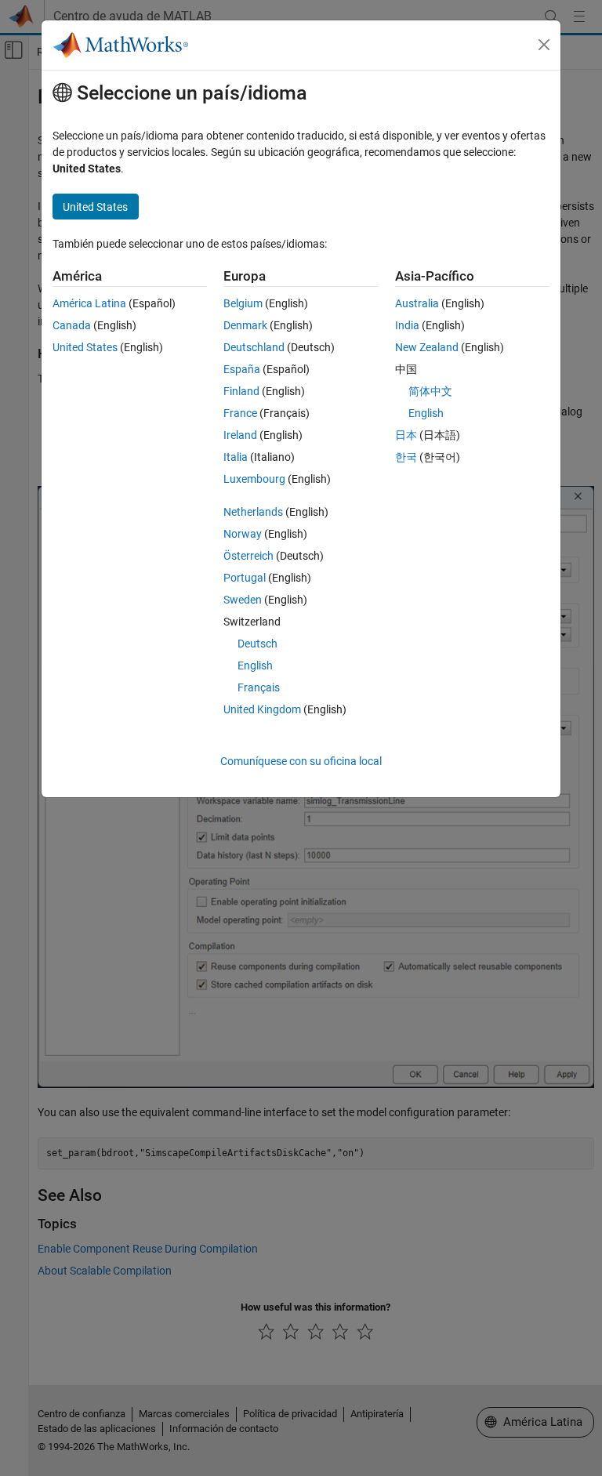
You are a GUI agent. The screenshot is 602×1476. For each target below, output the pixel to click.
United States (85, 347)
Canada (72, 325)
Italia (235, 457)
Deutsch (257, 643)
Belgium (243, 303)
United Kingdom (262, 709)
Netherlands (253, 512)
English (255, 665)
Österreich (248, 555)
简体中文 (430, 391)
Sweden (242, 599)
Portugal (244, 577)
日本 (406, 435)
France (240, 413)
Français (259, 687)
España (241, 369)
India (407, 325)
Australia (417, 303)
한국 (406, 457)
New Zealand (427, 347)
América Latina (89, 303)
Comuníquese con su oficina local (301, 761)
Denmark (245, 325)
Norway (242, 534)
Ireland (240, 435)
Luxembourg (254, 479)
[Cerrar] (544, 45)
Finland (241, 391)
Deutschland (254, 347)
